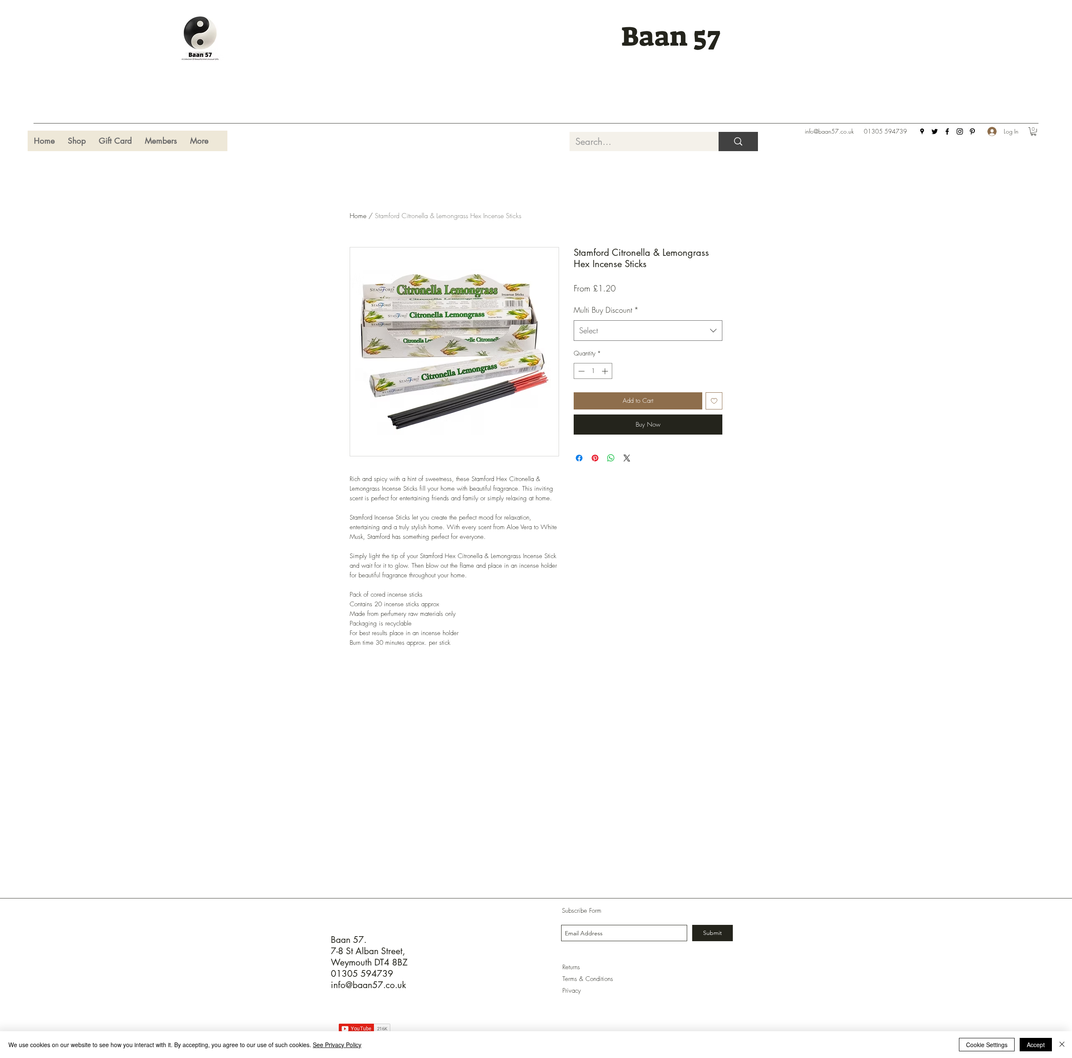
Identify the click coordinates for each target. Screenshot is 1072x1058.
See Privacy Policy (337, 1044)
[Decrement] (580, 371)
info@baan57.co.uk (829, 131)
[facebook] (947, 131)
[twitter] (934, 131)
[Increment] (605, 371)
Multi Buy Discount (606, 310)
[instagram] (960, 131)
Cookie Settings (987, 1044)
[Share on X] (627, 458)
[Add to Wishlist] (714, 400)
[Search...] (738, 141)
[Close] (1062, 1044)
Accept (1036, 1044)
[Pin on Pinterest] (595, 458)
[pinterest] (972, 131)
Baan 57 (670, 36)
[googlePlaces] (922, 131)
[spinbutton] (593, 371)
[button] (1033, 131)
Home (358, 215)
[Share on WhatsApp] (611, 458)
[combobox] (648, 330)
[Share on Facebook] (579, 458)
